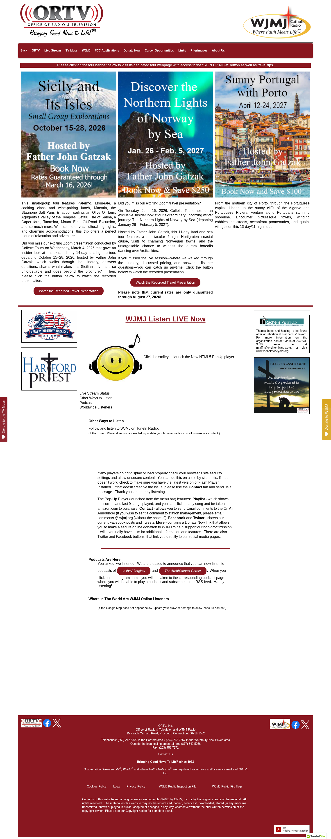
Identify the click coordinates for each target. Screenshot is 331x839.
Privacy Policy (136, 786)
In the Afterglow (133, 571)
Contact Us (165, 754)
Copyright (132, 810)
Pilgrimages (198, 50)
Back (23, 50)
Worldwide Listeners (95, 407)
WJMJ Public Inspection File (177, 786)
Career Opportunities (159, 50)
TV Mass (71, 50)
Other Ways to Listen (95, 398)
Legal (116, 786)
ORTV (36, 50)
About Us (218, 50)
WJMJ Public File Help (227, 786)
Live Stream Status (94, 393)
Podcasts (86, 403)
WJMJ (86, 50)
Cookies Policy (97, 786)
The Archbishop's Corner (183, 571)
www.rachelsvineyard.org (272, 351)
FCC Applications (107, 50)
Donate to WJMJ (326, 417)
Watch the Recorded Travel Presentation (68, 291)
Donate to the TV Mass (3, 416)
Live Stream (52, 50)
